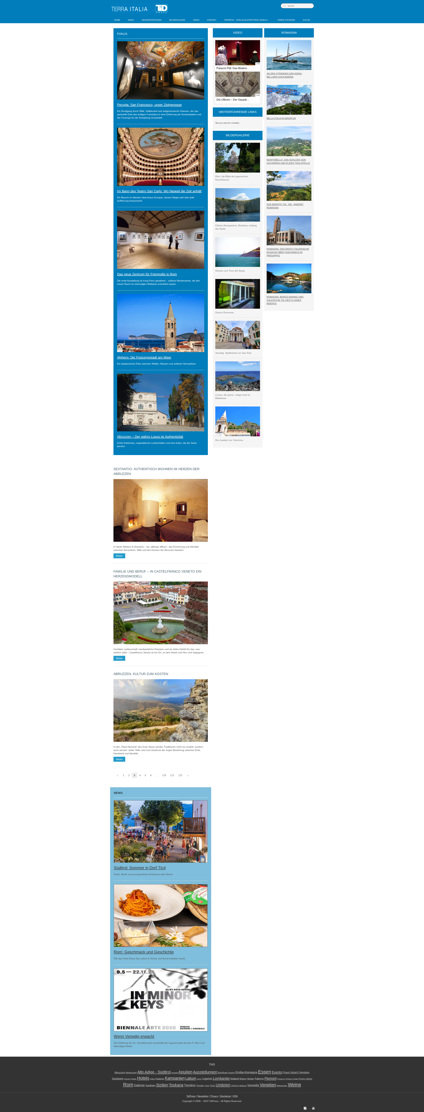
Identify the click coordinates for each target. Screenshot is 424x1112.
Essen (264, 1071)
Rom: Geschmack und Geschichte (144, 952)
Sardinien (150, 1085)
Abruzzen (119, 1072)
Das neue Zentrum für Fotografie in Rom (147, 274)
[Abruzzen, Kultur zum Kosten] (160, 710)
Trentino (190, 1085)
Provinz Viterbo (305, 1079)
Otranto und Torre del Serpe (230, 270)
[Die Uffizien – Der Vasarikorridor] (237, 84)
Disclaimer (225, 1096)
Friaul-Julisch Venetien (296, 1072)
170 (164, 775)
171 (172, 775)
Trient (207, 1086)
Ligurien (207, 1078)
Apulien (185, 1072)
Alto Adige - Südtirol (154, 1072)
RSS (235, 1096)
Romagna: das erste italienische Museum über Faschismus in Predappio (288, 252)
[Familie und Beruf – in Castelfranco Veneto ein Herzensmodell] (160, 613)
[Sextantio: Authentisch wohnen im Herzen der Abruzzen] (160, 510)
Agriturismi (131, 1072)
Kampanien (175, 1078)
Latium (190, 1078)
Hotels (143, 1078)
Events (277, 1072)
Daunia (231, 1073)
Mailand (234, 1078)
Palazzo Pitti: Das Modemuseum (235, 68)
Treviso (200, 1085)
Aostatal (174, 1073)
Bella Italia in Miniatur (281, 118)
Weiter (119, 556)
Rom (128, 1084)
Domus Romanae (224, 312)
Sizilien (162, 1085)
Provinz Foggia (292, 1079)
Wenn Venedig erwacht (134, 1036)
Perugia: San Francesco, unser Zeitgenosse (149, 105)
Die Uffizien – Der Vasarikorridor (235, 99)
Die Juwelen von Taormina (229, 440)
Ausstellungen (205, 1072)
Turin (212, 1085)
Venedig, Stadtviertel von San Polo (233, 353)
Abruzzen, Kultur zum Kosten (140, 674)
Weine (294, 1084)
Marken (243, 1079)
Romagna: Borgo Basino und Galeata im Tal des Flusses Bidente (285, 300)
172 (180, 775)
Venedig (253, 1085)
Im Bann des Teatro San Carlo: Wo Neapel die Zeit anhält (159, 191)
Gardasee (118, 1078)
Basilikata (222, 1072)
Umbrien (223, 1085)
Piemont (271, 1078)
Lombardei (221, 1078)
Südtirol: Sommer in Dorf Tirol (140, 867)
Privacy (214, 1096)
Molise (250, 1079)
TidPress (190, 1096)
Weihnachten (282, 1086)
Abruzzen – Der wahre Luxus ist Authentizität (150, 436)
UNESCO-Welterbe (239, 1086)
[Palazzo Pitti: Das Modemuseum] (237, 52)
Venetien (268, 1084)
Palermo (259, 1078)
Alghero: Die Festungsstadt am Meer (144, 357)
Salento (139, 1085)
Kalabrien (159, 1079)
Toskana (176, 1085)
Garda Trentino (130, 1079)
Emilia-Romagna (246, 1072)
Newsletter (203, 1096)
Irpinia (152, 1079)
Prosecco (281, 1079)
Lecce (199, 1079)
